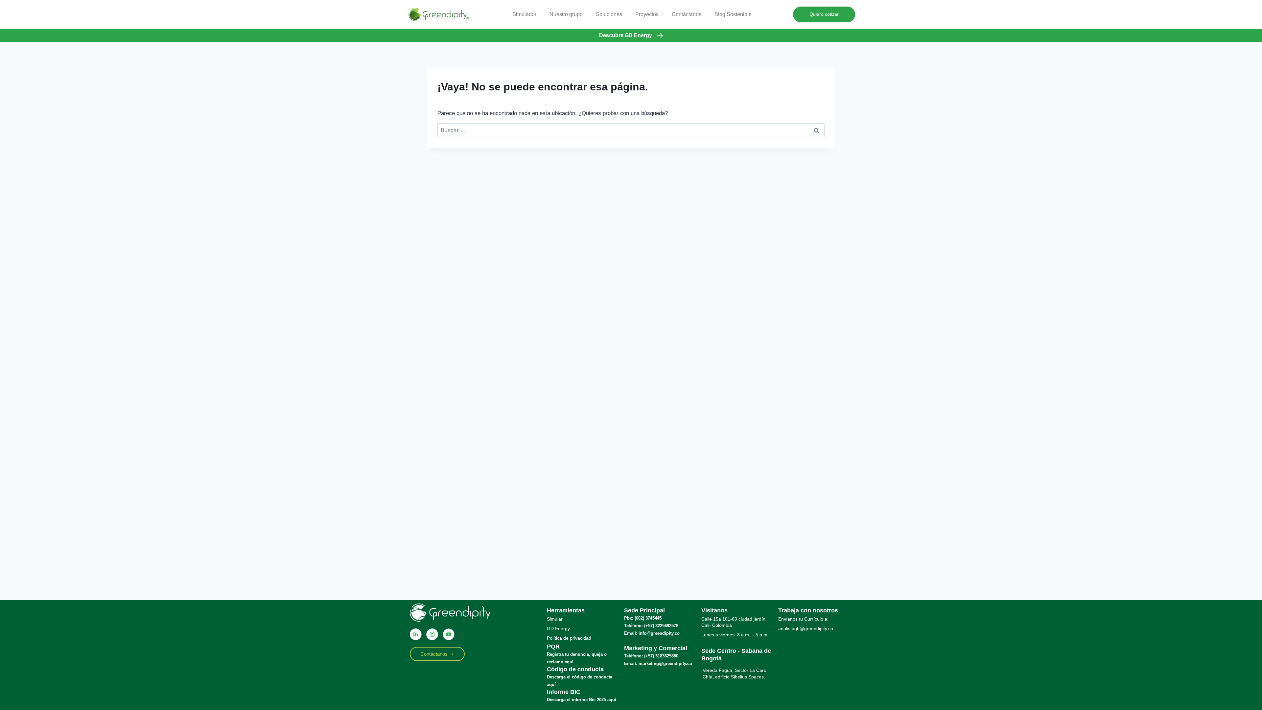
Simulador (524, 14)
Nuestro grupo (566, 14)
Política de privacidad (569, 638)
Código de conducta (575, 669)
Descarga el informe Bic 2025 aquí (581, 699)
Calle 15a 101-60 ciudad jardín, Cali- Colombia (734, 622)
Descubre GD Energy (625, 35)
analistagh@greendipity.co (805, 628)
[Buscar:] (631, 130)
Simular (555, 619)
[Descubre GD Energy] (660, 36)
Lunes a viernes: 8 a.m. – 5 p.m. (735, 634)
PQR (553, 646)
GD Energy (558, 628)
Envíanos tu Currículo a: (803, 619)
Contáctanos (686, 14)
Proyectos (647, 14)
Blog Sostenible (733, 14)
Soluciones (609, 14)
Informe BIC (563, 692)
